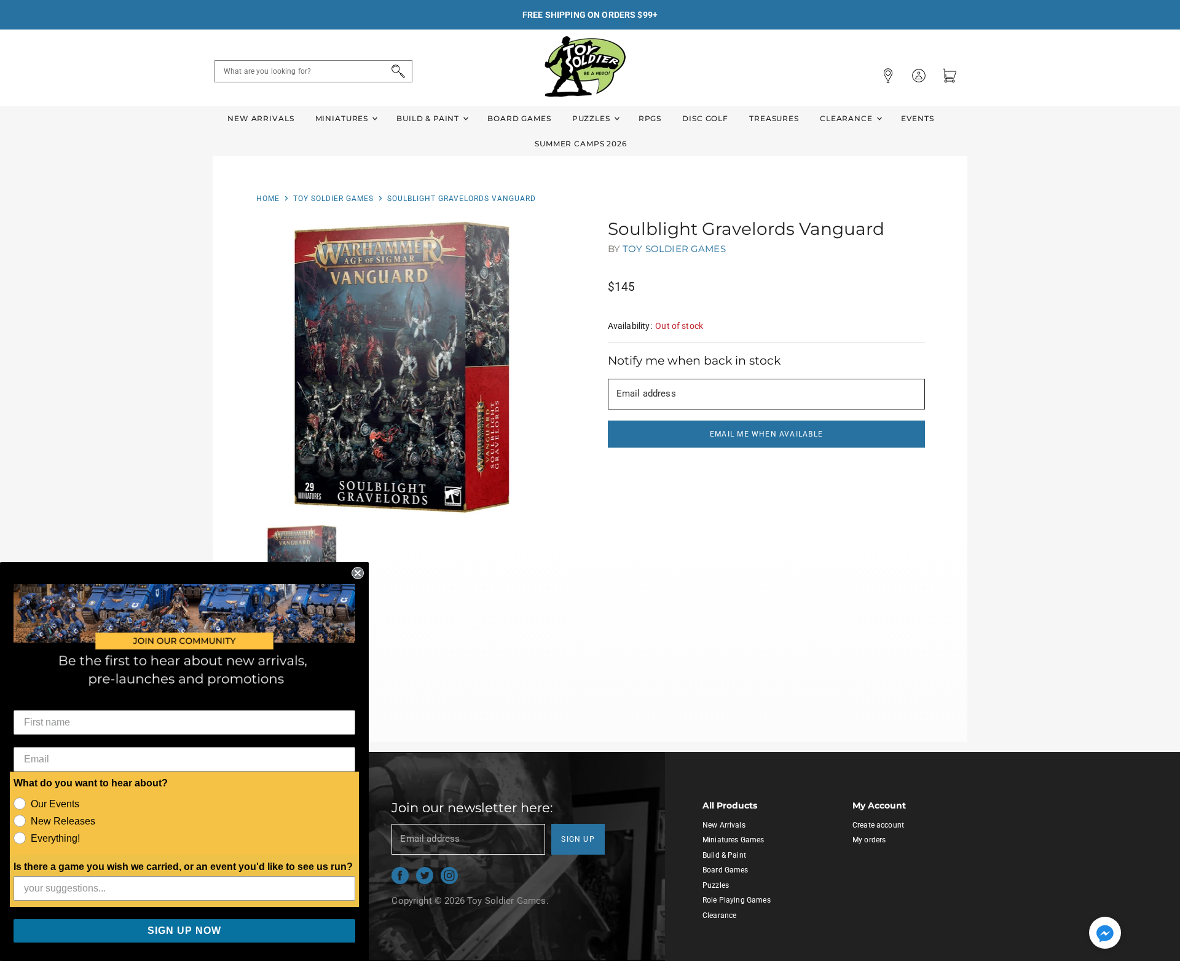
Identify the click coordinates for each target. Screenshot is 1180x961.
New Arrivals (260, 118)
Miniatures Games (733, 840)
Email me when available (766, 434)
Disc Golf (705, 118)
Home (268, 198)
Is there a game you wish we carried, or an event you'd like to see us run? (183, 866)
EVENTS (917, 118)
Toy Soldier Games (333, 198)
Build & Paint (429, 118)
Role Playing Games (736, 900)
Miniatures (343, 118)
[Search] (396, 71)
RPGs (650, 118)
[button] (1105, 934)
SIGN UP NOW (184, 930)
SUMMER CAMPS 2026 (581, 143)
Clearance (847, 118)
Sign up (578, 839)
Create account (878, 825)
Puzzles (592, 118)
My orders (869, 840)
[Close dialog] (358, 573)
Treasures (774, 118)
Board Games (519, 118)
